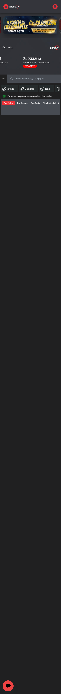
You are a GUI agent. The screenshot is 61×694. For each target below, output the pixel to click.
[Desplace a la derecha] (58, 99)
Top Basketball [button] (49, 99)
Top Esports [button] (22, 99)
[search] (34, 79)
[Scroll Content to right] (58, 88)
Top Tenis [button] (35, 99)
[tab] (8, 99)
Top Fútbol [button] (8, 99)
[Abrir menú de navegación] (3, 78)
